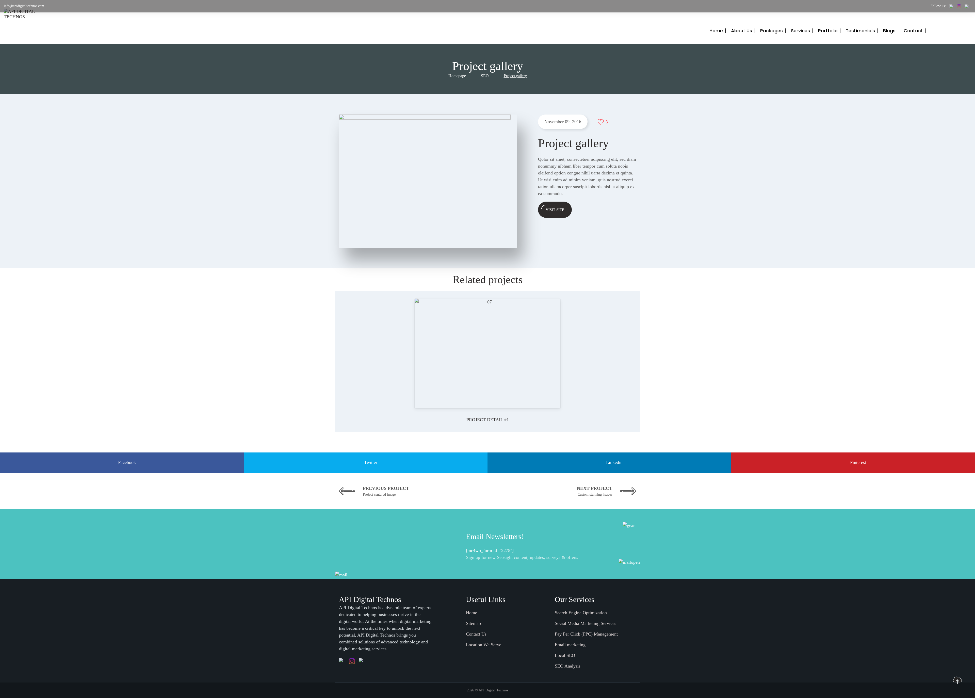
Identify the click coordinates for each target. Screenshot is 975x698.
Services (800, 30)
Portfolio (828, 30)
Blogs (889, 30)
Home (716, 30)
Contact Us (476, 634)
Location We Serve (483, 644)
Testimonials (860, 30)
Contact (913, 30)
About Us (741, 30)
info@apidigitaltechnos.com (24, 6)
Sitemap (473, 623)
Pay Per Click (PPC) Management (586, 634)
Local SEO (565, 655)
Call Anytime (959, 29)
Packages (771, 30)
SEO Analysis (567, 666)
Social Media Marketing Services (585, 623)
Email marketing (570, 644)
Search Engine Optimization (581, 612)
